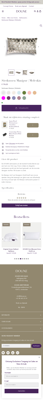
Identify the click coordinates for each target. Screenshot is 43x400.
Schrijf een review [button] (21, 205)
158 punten (12, 143)
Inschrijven (36, 346)
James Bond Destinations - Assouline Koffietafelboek (14, 123)
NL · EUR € (21, 307)
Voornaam (8, 372)
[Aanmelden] (37, 11)
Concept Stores (8, 6)
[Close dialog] (39, 357)
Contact (31, 6)
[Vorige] (38, 46)
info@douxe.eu (21, 296)
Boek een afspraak (21, 6)
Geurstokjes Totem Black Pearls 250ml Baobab (15, 133)
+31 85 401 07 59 (21, 298)
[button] (3, 11)
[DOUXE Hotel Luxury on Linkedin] (12, 352)
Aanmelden (21, 391)
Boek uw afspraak (21, 303)
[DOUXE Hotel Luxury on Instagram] (17, 352)
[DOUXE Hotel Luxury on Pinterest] (8, 352)
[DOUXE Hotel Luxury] (21, 11)
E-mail (6, 381)
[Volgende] (3, 239)
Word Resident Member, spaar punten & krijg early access (21, 2)
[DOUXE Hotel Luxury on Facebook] (3, 352)
